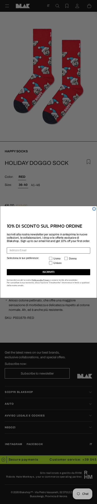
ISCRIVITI (48, 272)
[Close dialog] (94, 209)
